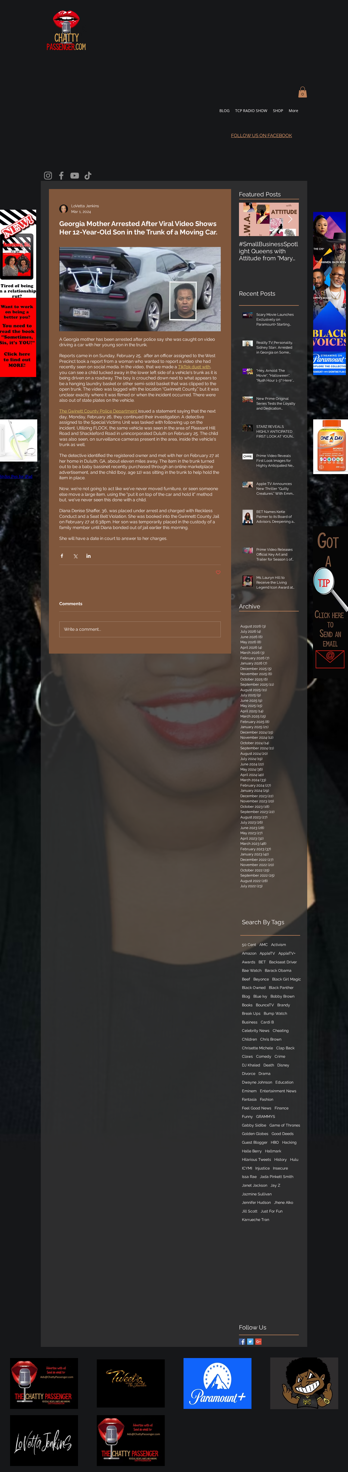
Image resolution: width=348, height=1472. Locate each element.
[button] (302, 92)
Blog (246, 996)
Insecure (280, 1168)
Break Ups (251, 1013)
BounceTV (265, 1005)
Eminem (249, 1091)
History (280, 1159)
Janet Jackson (254, 1185)
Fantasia (249, 1099)
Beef (246, 979)
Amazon (249, 953)
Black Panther (281, 987)
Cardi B (267, 1022)
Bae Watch (252, 970)
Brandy (283, 1005)
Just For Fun (271, 1211)
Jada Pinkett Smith (276, 1176)
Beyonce (261, 979)
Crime (280, 1056)
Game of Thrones (284, 1125)
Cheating (281, 1030)
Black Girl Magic (286, 979)
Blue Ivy (260, 996)
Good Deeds (283, 1133)
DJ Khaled (251, 1065)
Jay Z (275, 1185)
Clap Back (285, 1048)
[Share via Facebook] (61, 555)
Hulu (294, 1159)
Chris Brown (270, 1039)
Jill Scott (249, 1211)
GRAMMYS (265, 1116)
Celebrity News (255, 1030)
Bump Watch (275, 1013)
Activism (278, 944)
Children (249, 1039)
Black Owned (254, 987)
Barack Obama (278, 970)
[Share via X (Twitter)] (75, 555)
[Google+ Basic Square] (258, 1341)
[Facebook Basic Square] (242, 1341)
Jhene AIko (283, 1202)
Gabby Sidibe (254, 1125)
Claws (247, 1056)
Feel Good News (256, 1108)
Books (247, 1005)
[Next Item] (290, 219)
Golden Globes (255, 1133)
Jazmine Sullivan (257, 1194)
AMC (263, 944)
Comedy (263, 1056)
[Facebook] (61, 175)
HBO (275, 1142)
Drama (265, 1073)
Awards (248, 962)
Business (249, 1022)
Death (268, 1065)
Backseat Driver (283, 962)
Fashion (266, 1099)
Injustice (262, 1168)
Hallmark (273, 1151)
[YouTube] (74, 175)
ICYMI (247, 1168)
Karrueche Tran (255, 1219)
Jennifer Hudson (256, 1202)
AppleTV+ (287, 953)
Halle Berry (252, 1151)
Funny (247, 1116)
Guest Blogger (255, 1142)
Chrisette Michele (257, 1048)
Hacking (289, 1142)
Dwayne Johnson (257, 1082)
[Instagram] (48, 175)
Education (284, 1082)
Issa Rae (249, 1176)
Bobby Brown (282, 996)
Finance (281, 1108)
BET (262, 962)
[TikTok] (88, 175)
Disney (283, 1065)
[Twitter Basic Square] (250, 1341)
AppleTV (267, 953)
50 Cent (249, 944)
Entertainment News (278, 1091)
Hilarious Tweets (256, 1159)
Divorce (248, 1073)
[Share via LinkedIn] (88, 555)
